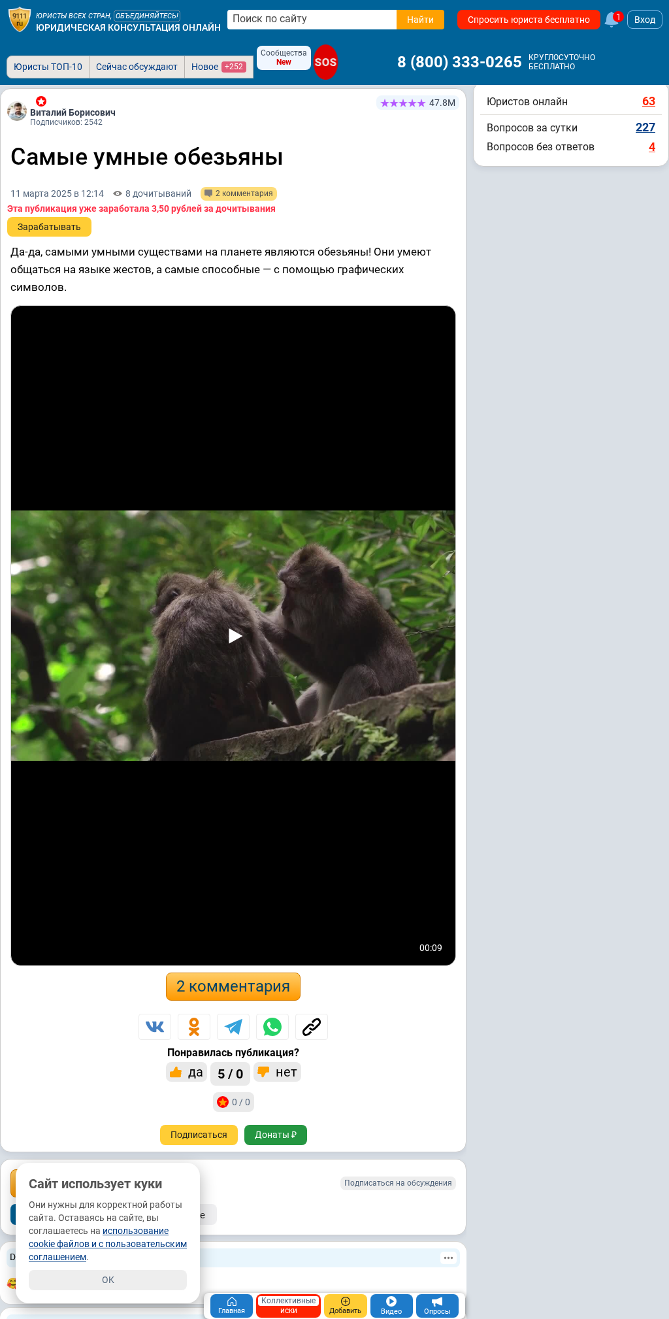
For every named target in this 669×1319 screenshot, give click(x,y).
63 (648, 101)
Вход (644, 19)
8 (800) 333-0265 (459, 62)
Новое (217, 66)
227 (645, 127)
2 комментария (233, 986)
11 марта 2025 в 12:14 (57, 193)
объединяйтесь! (147, 16)
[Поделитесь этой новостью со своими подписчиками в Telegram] (233, 1027)
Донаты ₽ (276, 1134)
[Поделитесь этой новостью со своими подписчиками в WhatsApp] (272, 1027)
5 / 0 (230, 1074)
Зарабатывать (49, 227)
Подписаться (199, 1134)
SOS (326, 62)
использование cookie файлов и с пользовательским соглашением (108, 1244)
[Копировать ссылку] (311, 1027)
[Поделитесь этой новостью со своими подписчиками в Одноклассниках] (194, 1027)
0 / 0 (241, 1102)
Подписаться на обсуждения (398, 1183)
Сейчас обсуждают (137, 66)
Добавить (345, 1311)
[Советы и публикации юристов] (20, 20)
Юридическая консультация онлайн (128, 27)
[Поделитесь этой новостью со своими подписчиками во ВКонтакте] (155, 1027)
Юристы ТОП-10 (48, 66)
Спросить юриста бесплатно (529, 19)
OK (108, 1280)
